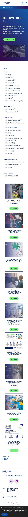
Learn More (14, 208)
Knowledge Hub (12, 503)
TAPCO (10, 154)
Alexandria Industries (14, 120)
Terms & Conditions (14, 505)
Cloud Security (12, 176)
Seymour (11, 151)
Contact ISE (9, 39)
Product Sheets (13, 112)
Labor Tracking (13, 85)
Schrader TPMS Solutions (15, 148)
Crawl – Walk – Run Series (16, 162)
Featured (11, 80)
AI (9, 75)
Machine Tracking (14, 88)
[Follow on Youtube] (16, 481)
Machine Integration (14, 165)
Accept (4, 514)
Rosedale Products (13, 145)
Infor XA (10, 83)
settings (20, 511)
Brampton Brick (13, 127)
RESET (6, 68)
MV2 (10, 98)
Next (5, 459)
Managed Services (13, 91)
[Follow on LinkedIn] (11, 481)
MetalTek (11, 143)
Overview (11, 109)
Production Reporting (15, 101)
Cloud (10, 77)
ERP (9, 133)
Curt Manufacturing (14, 130)
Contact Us (22, 503)
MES (9, 167)
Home (4, 503)
